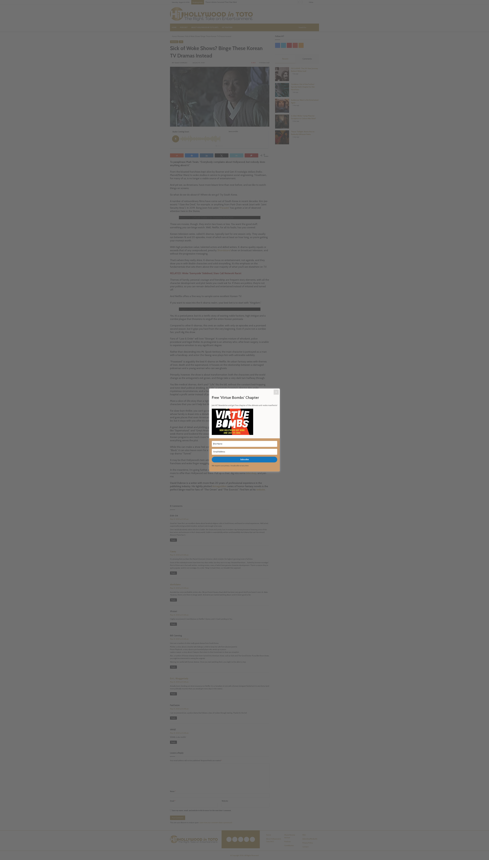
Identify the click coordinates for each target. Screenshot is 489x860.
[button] (244, 422)
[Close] (276, 392)
